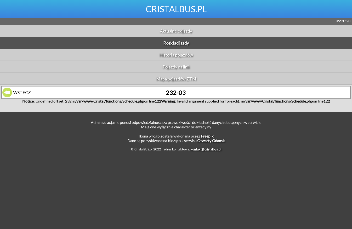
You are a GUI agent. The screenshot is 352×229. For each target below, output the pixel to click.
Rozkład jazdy (176, 43)
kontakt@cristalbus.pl (206, 149)
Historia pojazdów (176, 54)
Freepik (207, 136)
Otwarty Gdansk (211, 140)
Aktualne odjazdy (176, 31)
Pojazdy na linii (176, 66)
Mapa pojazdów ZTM (176, 78)
